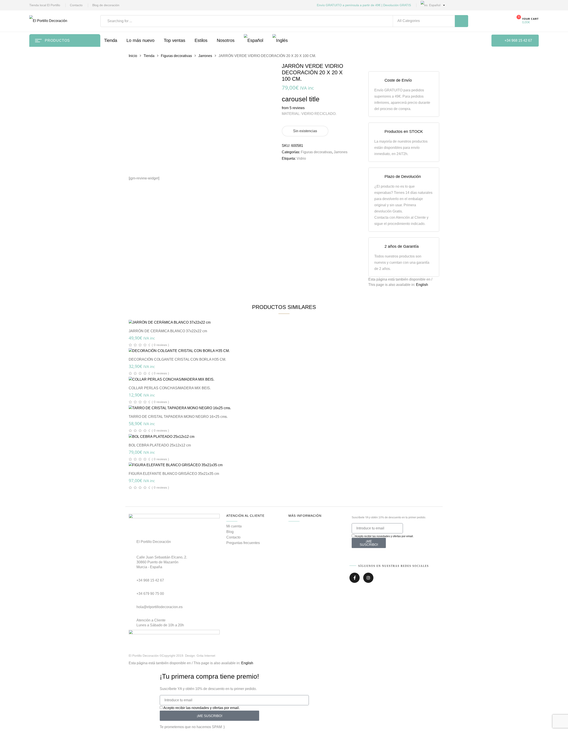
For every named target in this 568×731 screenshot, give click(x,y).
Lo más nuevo (140, 40)
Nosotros (226, 40)
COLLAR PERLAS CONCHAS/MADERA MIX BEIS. (170, 388)
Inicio (133, 56)
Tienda (149, 56)
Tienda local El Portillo (44, 5)
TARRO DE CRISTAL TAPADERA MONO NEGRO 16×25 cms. (178, 417)
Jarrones (205, 56)
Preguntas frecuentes (243, 543)
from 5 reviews (293, 108)
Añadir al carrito (286, 317)
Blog (230, 532)
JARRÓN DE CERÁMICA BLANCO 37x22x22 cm (168, 331)
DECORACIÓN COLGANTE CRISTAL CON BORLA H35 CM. (177, 359)
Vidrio (301, 158)
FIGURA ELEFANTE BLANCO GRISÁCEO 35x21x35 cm (174, 474)
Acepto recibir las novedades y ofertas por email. (384, 536)
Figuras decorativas (176, 56)
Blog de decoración (105, 5)
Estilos (201, 40)
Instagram (368, 579)
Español (434, 5)
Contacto (76, 5)
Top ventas (174, 40)
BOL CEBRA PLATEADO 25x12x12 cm (160, 445)
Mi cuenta (234, 526)
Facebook (354, 579)
